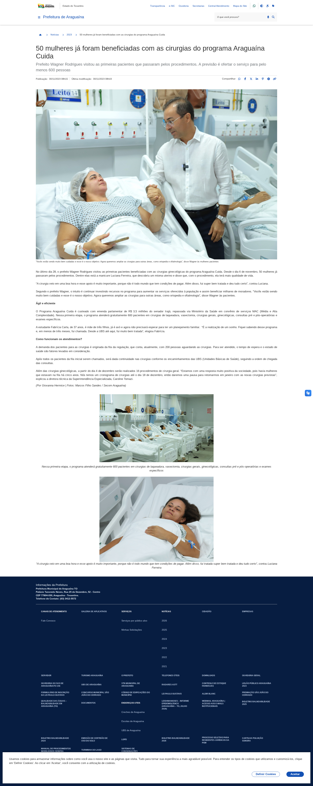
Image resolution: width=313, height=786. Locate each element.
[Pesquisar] (273, 17)
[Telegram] (268, 78)
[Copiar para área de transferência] (274, 78)
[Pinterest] (262, 78)
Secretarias (198, 6)
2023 (69, 34)
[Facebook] (245, 78)
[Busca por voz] (268, 17)
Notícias (55, 34)
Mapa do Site (240, 6)
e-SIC (172, 6)
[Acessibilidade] (267, 5)
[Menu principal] (39, 17)
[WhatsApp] (239, 78)
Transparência (157, 6)
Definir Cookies (266, 774)
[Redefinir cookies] (273, 5)
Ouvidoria (184, 6)
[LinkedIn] (257, 78)
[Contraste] (261, 5)
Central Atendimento (218, 6)
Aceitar (295, 774)
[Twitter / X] (251, 78)
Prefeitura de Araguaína (63, 17)
